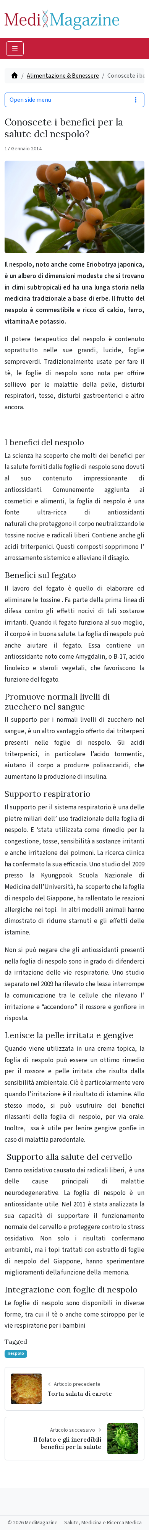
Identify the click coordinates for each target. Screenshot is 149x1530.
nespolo (16, 1353)
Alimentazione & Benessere (63, 76)
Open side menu (30, 100)
